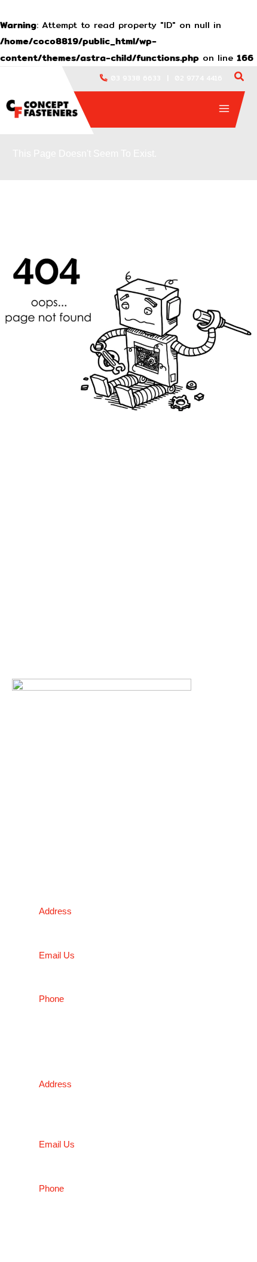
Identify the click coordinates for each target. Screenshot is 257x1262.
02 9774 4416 (198, 78)
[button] (239, 77)
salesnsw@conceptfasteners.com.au (117, 1158)
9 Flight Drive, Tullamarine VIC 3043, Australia (139, 924)
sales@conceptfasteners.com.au (109, 968)
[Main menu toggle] (224, 108)
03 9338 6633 (136, 78)
